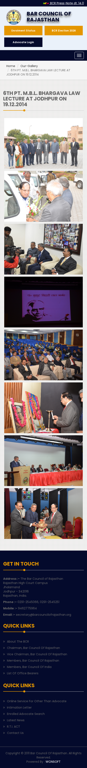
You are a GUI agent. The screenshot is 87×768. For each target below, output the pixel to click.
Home (10, 66)
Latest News (15, 720)
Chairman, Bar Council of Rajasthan (33, 648)
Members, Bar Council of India (29, 667)
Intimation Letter (19, 707)
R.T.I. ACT (13, 726)
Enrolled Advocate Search (26, 714)
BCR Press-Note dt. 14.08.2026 (61, 3)
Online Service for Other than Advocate (37, 701)
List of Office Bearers (22, 673)
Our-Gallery (29, 66)
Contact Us (15, 733)
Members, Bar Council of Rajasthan (33, 660)
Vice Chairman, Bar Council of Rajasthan (37, 654)
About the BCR (18, 641)
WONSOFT (53, 762)
